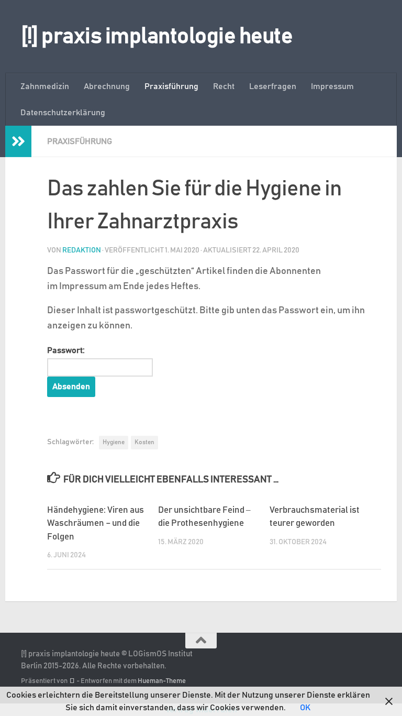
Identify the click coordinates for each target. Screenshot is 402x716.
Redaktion (81, 250)
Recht (223, 86)
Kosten (144, 442)
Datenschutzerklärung (62, 112)
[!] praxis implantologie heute (157, 37)
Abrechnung (107, 86)
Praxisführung (171, 86)
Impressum (332, 86)
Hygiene (114, 442)
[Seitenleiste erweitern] (18, 141)
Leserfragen (272, 86)
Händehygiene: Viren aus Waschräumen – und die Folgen (95, 524)
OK (305, 707)
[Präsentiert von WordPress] (72, 681)
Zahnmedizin (44, 86)
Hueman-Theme (162, 681)
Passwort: (66, 350)
